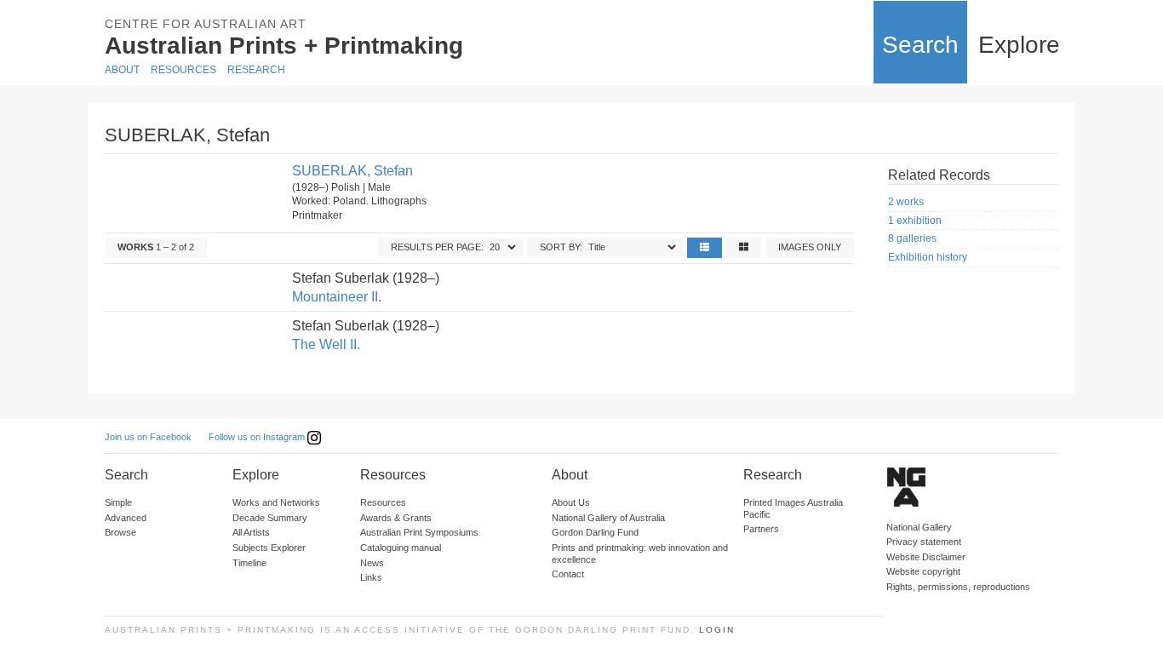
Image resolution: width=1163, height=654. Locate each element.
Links (371, 577)
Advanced (125, 518)
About (122, 70)
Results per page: (437, 247)
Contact (568, 574)
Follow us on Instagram (258, 437)
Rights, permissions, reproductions (958, 587)
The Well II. (326, 344)
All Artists (251, 532)
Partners (761, 529)
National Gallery (919, 527)
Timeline (249, 563)
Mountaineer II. (336, 297)
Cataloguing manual (400, 547)
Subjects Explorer (269, 547)
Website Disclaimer (925, 557)
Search (920, 45)
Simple (118, 502)
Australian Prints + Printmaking (284, 45)
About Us (571, 502)
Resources (183, 70)
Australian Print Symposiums (419, 532)
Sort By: (561, 247)
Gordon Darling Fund (595, 532)
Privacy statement (923, 541)
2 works (906, 202)
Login (717, 629)
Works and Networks (276, 502)
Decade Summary (269, 518)
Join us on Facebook (148, 437)
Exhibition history (927, 257)
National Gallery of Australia (608, 518)
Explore (1019, 45)
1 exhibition (915, 221)
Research (256, 70)
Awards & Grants (396, 518)
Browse (120, 532)
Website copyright (923, 571)
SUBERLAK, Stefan (352, 171)
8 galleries (912, 238)
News (372, 563)
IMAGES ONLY (809, 247)
